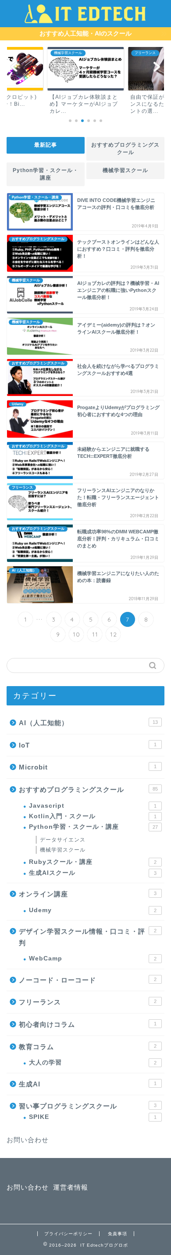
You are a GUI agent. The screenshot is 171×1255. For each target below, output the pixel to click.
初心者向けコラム (88, 1024)
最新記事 (45, 145)
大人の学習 (93, 1062)
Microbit (88, 767)
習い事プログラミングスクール (88, 1106)
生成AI (88, 1084)
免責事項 (117, 1233)
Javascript (93, 805)
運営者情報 (70, 1187)
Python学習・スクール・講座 (45, 174)
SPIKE (93, 1117)
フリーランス (88, 1002)
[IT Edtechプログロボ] (85, 18)
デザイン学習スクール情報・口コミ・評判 (88, 937)
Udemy (93, 910)
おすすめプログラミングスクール (125, 148)
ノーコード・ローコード (88, 980)
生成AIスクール (93, 873)
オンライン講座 (88, 894)
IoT (88, 745)
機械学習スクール (125, 170)
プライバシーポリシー (68, 1233)
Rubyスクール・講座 (93, 862)
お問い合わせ (28, 1140)
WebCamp (93, 958)
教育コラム (88, 1046)
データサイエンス (63, 840)
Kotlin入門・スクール (93, 816)
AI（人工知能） (88, 722)
